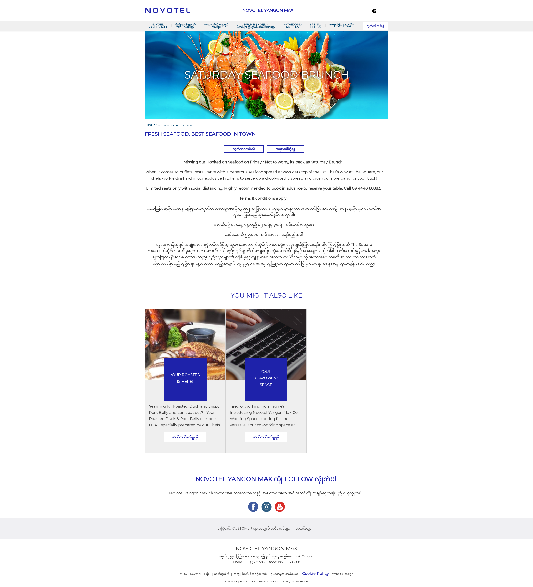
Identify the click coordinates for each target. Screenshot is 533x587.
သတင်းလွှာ (303, 529)
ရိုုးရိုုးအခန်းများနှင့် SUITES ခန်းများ (185, 26)
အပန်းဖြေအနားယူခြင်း (341, 24)
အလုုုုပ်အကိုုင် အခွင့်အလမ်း (250, 574)
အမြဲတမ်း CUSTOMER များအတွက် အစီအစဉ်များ (254, 529)
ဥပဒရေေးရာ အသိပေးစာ (284, 574)
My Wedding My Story (293, 26)
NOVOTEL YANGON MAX (158, 26)
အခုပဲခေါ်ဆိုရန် (285, 149)
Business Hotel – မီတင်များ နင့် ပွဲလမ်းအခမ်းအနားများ (256, 26)
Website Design (342, 574)
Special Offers (315, 26)
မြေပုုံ (207, 574)
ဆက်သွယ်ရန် (222, 574)
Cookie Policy (315, 573)
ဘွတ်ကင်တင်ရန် (375, 26)
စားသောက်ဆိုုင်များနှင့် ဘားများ (216, 26)
